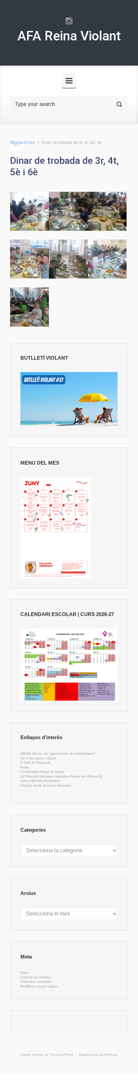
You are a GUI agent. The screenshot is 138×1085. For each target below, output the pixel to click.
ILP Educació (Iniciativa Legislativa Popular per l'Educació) (61, 776)
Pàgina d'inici (22, 142)
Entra (24, 972)
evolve (26, 1055)
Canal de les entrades (35, 977)
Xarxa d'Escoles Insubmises (40, 781)
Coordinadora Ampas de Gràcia (42, 771)
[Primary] (69, 81)
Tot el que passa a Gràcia (38, 758)
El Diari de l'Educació (35, 762)
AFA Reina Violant (69, 36)
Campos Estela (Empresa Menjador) (45, 785)
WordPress (108, 1055)
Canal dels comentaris (36, 981)
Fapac (24, 767)
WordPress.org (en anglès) (39, 986)
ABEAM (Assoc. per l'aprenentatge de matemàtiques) (57, 753)
